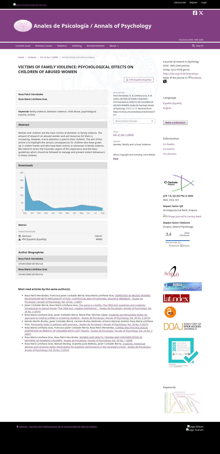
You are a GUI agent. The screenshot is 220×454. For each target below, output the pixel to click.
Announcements (96, 45)
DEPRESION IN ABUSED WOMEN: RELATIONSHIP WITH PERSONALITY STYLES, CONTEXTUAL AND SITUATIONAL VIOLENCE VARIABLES (88, 297)
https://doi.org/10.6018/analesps (180, 73)
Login (204, 2)
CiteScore (185, 234)
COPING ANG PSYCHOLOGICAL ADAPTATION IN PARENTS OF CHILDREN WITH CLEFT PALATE (86, 329)
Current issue (23, 45)
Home (21, 57)
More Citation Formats (126, 121)
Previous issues (43, 45)
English (167, 108)
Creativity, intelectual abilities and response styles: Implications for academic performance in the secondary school (85, 345)
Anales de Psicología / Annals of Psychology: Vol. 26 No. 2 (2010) (116, 317)
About (113, 45)
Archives (32, 57)
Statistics (62, 45)
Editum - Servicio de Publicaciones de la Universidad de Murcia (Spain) (58, 426)
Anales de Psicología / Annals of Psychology (92, 25)
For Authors (169, 149)
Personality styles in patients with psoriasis (54, 324)
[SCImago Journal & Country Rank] (182, 216)
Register (193, 2)
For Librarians (169, 153)
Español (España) (172, 103)
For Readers (169, 144)
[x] (165, 82)
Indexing (77, 45)
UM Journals (180, 2)
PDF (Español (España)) (140, 79)
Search (199, 45)
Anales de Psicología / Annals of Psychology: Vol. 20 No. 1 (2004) (98, 340)
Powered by (174, 246)
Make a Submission (175, 122)
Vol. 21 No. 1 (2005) (49, 57)
